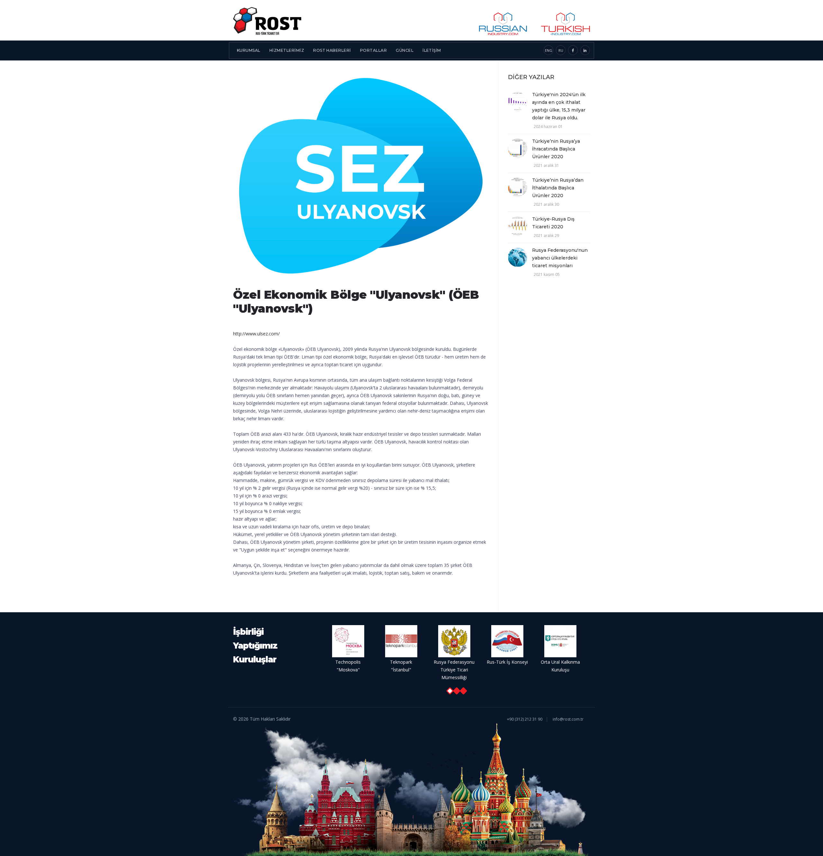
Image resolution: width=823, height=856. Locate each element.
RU (560, 50)
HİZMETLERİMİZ (286, 50)
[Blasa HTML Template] (267, 20)
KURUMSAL (248, 50)
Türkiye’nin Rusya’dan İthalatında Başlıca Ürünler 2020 (557, 187)
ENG (548, 50)
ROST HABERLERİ (332, 50)
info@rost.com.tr (568, 719)
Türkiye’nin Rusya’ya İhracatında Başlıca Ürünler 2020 (556, 148)
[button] (450, 691)
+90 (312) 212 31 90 (524, 719)
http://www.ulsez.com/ (256, 334)
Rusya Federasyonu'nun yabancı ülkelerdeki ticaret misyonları (560, 258)
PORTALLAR (373, 50)
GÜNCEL (404, 50)
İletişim (431, 50)
